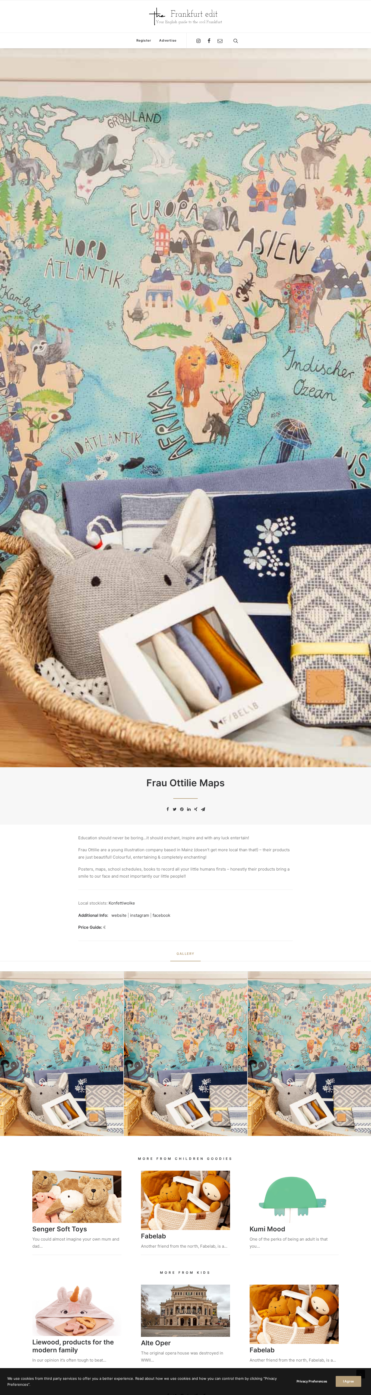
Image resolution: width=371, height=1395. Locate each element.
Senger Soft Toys (59, 1229)
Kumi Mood (267, 1229)
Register (143, 40)
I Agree (348, 1381)
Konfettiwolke (122, 903)
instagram (140, 915)
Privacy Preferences (312, 1381)
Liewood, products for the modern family (73, 1346)
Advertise (167, 40)
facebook (161, 915)
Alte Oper (156, 1343)
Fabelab (153, 1236)
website (119, 915)
